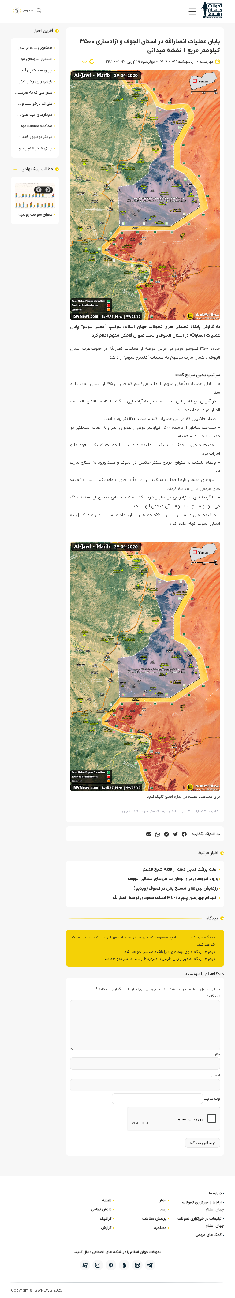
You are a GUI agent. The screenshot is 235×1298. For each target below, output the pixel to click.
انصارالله (199, 811)
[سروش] (124, 1265)
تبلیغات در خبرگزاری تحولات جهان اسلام (200, 1222)
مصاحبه (160, 1227)
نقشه (106, 1200)
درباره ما (215, 1193)
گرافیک (105, 1218)
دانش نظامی (101, 1209)
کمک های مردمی (208, 1234)
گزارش (106, 1227)
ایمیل (215, 1075)
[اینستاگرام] (97, 1265)
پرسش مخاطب (154, 1218)
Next (38, 189)
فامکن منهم (150, 811)
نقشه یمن (130, 811)
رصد (163, 1209)
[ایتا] (137, 1265)
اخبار (162, 1200)
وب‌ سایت (212, 1098)
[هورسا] (111, 1265)
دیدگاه (213, 996)
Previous (48, 189)
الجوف (213, 811)
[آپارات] (85, 1265)
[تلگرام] (150, 1265)
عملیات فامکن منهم (176, 811)
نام (217, 1054)
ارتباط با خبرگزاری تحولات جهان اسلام (203, 1206)
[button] (192, 11)
